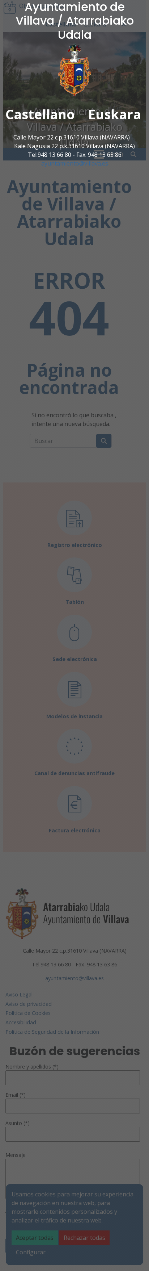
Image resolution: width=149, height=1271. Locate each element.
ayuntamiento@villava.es (74, 163)
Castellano (40, 114)
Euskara (114, 114)
